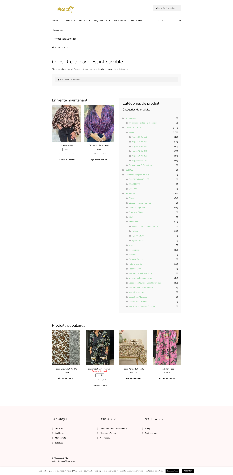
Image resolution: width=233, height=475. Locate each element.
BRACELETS (134, 184)
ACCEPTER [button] (188, 471)
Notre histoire (120, 20)
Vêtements (130, 193)
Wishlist (59, 442)
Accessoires (131, 118)
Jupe (131, 245)
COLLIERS (133, 188)
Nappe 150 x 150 (139, 137)
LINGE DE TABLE (133, 127)
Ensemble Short (136, 212)
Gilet (131, 217)
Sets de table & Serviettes (140, 165)
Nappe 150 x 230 (139, 141)
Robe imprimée (135, 264)
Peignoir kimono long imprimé (145, 226)
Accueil (55, 20)
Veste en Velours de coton (140, 278)
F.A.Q (147, 428)
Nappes (132, 132)
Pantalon (133, 254)
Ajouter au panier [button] (67, 160)
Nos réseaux (136, 20)
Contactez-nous (151, 433)
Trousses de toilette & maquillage (143, 123)
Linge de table (100, 20)
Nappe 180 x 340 (139, 151)
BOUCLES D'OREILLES (139, 179)
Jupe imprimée (135, 250)
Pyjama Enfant (138, 240)
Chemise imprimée (137, 207)
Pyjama (135, 231)
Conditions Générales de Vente (113, 428)
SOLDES (83, 20)
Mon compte (57, 30)
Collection (67, 20)
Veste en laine (135, 268)
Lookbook (59, 433)
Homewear (133, 221)
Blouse (132, 198)
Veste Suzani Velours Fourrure (142, 306)
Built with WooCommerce (63, 461)
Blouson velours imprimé (140, 203)
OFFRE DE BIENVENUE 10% (65, 39)
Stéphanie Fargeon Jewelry (137, 174)
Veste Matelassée (137, 292)
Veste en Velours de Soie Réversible (145, 283)
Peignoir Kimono (136, 259)
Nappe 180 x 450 (139, 156)
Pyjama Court (138, 235)
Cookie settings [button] (172, 471)
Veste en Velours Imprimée (141, 287)
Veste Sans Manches (138, 297)
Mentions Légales (108, 433)
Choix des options (100, 385)
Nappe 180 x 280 (139, 146)
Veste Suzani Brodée (138, 301)
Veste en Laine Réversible (140, 273)
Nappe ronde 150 (139, 160)
